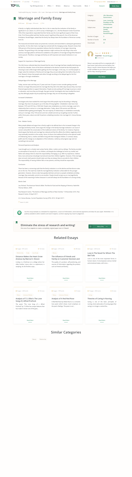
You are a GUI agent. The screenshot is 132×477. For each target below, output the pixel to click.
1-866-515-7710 (16, 1)
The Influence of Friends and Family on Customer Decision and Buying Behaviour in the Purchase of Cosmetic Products (66, 257)
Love (43, 12)
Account (102, 6)
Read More (30, 278)
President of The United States (108, 23)
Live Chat (26, 1)
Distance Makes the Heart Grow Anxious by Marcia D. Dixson (29, 257)
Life (39, 12)
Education (109, 15)
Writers (58, 6)
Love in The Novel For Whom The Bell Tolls (101, 254)
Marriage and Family (52, 12)
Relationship (43, 339)
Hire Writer (102, 77)
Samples (34, 12)
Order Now (115, 6)
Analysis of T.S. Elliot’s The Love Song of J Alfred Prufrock (29, 299)
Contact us (36, 1)
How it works (77, 6)
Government (107, 17)
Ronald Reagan (108, 33)
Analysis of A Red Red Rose (63, 298)
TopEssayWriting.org (24, 12)
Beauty (34, 339)
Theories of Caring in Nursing (100, 298)
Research (106, 31)
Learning (110, 20)
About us (67, 6)
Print (43, 23)
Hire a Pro (100, 226)
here (117, 1)
